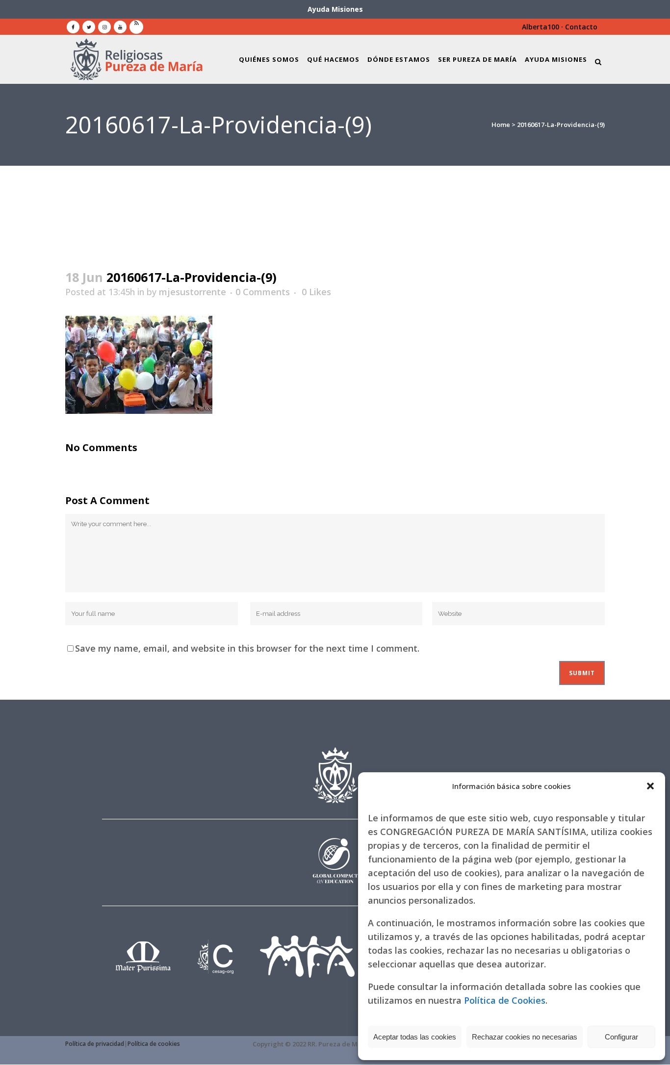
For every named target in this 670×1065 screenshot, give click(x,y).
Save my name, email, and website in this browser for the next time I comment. (247, 648)
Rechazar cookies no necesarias (524, 1037)
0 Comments (262, 292)
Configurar (621, 1037)
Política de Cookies (504, 1000)
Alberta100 (540, 26)
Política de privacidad (94, 1044)
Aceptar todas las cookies (414, 1037)
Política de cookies (154, 1044)
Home (500, 124)
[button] (650, 786)
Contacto (581, 26)
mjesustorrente (192, 292)
